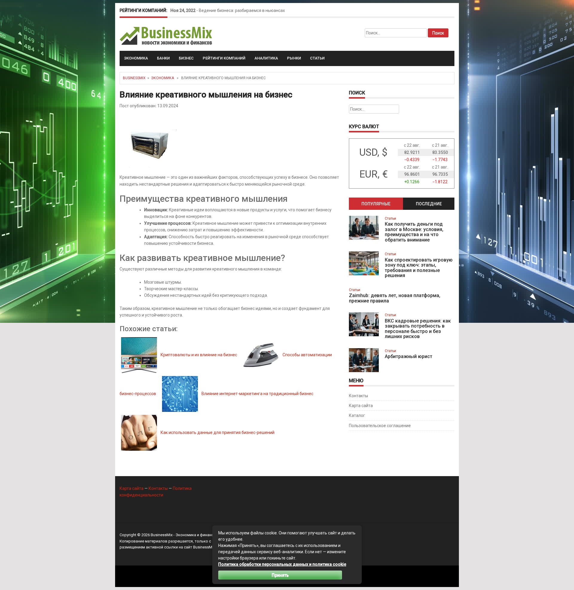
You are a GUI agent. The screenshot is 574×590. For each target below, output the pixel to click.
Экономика (136, 58)
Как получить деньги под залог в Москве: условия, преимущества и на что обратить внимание (414, 232)
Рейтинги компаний (224, 58)
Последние (429, 203)
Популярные (375, 203)
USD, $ (373, 152)
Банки (163, 58)
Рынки (294, 58)
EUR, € (373, 174)
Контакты (358, 395)
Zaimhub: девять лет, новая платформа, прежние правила (394, 298)
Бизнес (186, 58)
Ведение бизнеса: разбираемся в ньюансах (242, 10)
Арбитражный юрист (408, 356)
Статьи (317, 58)
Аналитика (266, 58)
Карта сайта (361, 405)
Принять (280, 575)
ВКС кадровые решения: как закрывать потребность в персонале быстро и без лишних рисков (418, 329)
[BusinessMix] (166, 35)
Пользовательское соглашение (380, 425)
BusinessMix (134, 78)
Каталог (357, 415)
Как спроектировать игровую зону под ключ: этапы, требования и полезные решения (419, 268)
